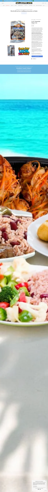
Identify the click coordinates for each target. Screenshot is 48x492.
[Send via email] (34, 58)
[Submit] (44, 486)
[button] (35, 58)
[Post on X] (32, 58)
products (34, 19)
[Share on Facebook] (31, 58)
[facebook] (38, 489)
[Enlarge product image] (17, 31)
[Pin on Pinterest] (33, 58)
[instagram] (39, 489)
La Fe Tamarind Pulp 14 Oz (36, 22)
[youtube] (40, 489)
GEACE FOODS (33, 24)
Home (32, 19)
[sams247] (24, 3)
